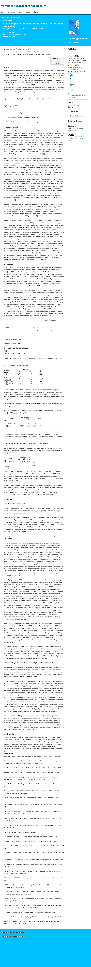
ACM (71, 74)
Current (3, 12)
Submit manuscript (74, 42)
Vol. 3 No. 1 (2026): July (16, 17)
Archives (7, 17)
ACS (71, 76)
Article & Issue (12, 12)
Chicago (72, 82)
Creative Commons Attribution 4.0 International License (76, 138)
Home (2, 17)
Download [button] (55, 61)
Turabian (72, 89)
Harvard (72, 83)
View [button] (60, 58)
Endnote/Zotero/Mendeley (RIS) (78, 95)
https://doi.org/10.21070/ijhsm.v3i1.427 (16, 34)
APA (71, 78)
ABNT (71, 80)
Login (88, 6)
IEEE (71, 85)
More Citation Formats (74, 73)
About (20, 12)
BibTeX (73, 97)
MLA (71, 87)
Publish (28, 12)
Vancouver (72, 91)
